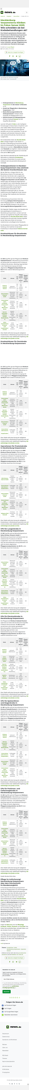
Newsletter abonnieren (10, 1015)
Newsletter (5, 1050)
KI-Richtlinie (5, 1069)
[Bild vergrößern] (28, 61)
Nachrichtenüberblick (8, 1061)
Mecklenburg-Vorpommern (13, 949)
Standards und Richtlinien (9, 1039)
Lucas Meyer (10, 47)
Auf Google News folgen (11, 1011)
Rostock (9, 950)
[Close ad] (1, 9)
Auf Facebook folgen (10, 1005)
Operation (23, 949)
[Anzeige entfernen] (28, 1084)
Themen (4, 1058)
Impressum (5, 1033)
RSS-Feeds (5, 1055)
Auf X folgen (7, 1008)
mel (2, 943)
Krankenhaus (10, 947)
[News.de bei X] (16, 1083)
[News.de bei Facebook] (14, 1083)
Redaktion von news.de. (17, 954)
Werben (4, 1044)
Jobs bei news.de (7, 1066)
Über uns (5, 1047)
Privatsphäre (6, 1072)
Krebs (15, 947)
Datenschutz (6, 1036)
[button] (14, 52)
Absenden (7, 991)
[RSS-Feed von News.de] (19, 1083)
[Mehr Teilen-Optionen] (19, 56)
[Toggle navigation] (26, 12)
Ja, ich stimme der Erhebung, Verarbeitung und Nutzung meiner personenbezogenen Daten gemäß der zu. (14, 985)
